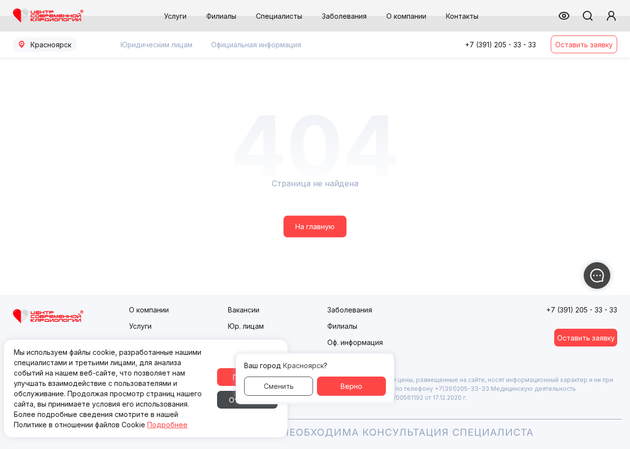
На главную (315, 226)
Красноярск (51, 44)
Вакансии (243, 310)
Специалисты (279, 16)
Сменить (279, 386)
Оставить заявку (584, 44)
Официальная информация (256, 44)
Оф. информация (355, 342)
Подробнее (167, 424)
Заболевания (344, 16)
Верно (351, 386)
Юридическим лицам (156, 44)
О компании (406, 16)
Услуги (175, 16)
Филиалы (221, 16)
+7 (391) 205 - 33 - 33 (500, 44)
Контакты (462, 16)
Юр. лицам (246, 326)
